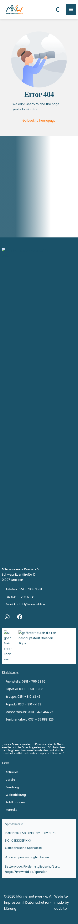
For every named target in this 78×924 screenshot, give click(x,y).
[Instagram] (7, 616)
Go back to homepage (39, 121)
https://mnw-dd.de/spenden (26, 872)
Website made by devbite (61, 902)
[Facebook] (19, 616)
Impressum (13, 902)
